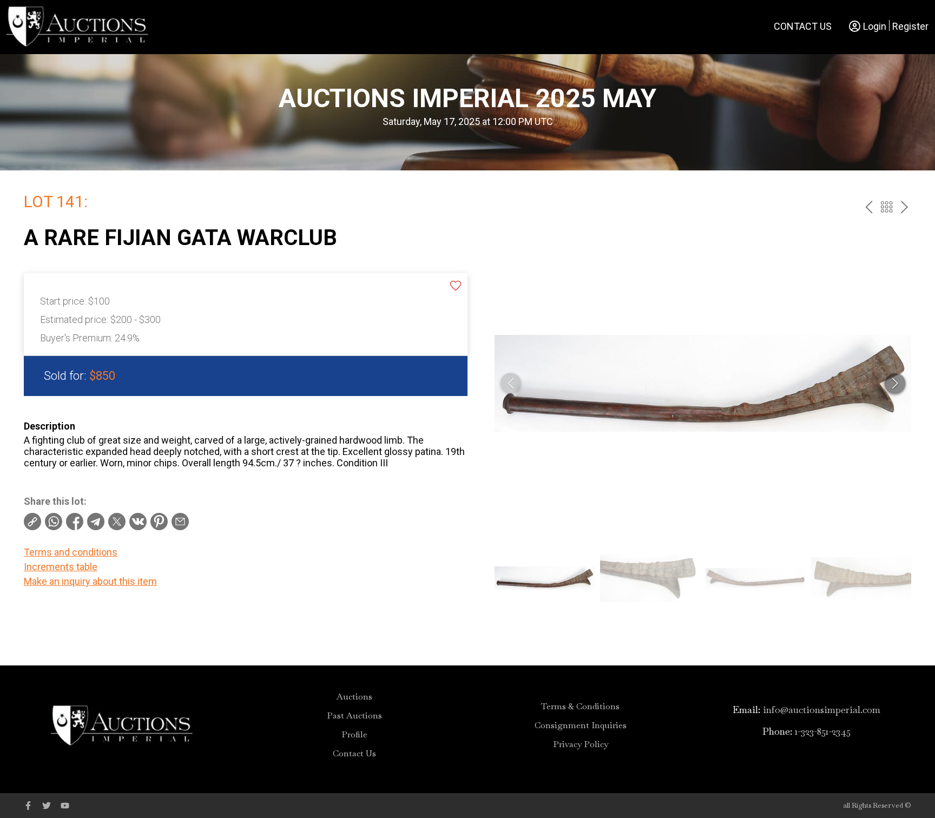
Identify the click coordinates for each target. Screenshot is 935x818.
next (904, 207)
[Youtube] (65, 805)
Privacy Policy (580, 744)
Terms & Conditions (580, 706)
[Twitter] (46, 805)
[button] (895, 383)
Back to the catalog (886, 207)
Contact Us (803, 26)
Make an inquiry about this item (90, 581)
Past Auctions (354, 715)
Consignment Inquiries (581, 725)
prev (868, 207)
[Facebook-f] (28, 805)
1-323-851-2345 (823, 731)
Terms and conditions (70, 552)
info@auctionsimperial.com (821, 709)
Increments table (60, 566)
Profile (354, 734)
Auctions (354, 696)
